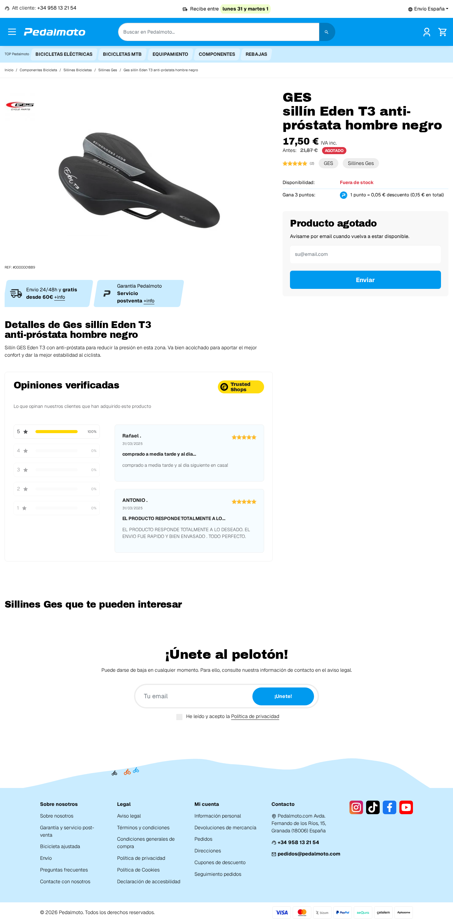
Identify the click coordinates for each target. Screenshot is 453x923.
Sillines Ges (361, 163)
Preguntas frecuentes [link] (64, 870)
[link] (426, 31)
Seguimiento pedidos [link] (217, 874)
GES (328, 163)
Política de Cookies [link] (138, 870)
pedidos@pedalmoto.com (309, 854)
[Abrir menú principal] (12, 31)
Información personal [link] (217, 816)
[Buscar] (327, 32)
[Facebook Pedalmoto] (389, 807)
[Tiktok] (373, 807)
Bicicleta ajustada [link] (60, 846)
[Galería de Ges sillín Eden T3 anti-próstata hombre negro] (138, 180)
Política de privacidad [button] (255, 716)
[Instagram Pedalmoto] (356, 807)
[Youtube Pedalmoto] (406, 807)
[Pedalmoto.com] (54, 32)
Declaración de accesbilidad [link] (148, 881)
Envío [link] (46, 858)
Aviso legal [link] (129, 816)
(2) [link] (312, 163)
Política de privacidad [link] (141, 858)
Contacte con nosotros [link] (65, 881)
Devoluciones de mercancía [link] (225, 827)
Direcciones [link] (207, 850)
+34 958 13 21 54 (298, 842)
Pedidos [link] (203, 839)
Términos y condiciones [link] (143, 827)
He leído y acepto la (232, 716)
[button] (428, 9)
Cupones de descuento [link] (220, 862)
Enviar (365, 280)
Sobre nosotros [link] (56, 816)
